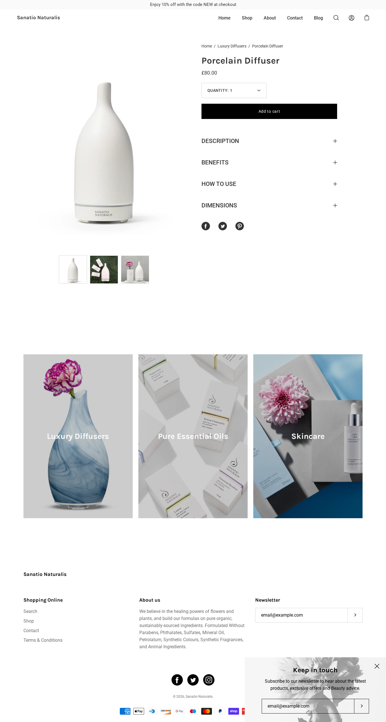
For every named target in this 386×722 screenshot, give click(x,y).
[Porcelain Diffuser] (73, 269)
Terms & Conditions (42, 640)
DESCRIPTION (220, 141)
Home (224, 18)
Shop (247, 18)
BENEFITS (215, 162)
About (270, 18)
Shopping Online (43, 600)
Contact (295, 18)
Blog (318, 18)
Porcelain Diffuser (240, 60)
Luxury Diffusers (232, 46)
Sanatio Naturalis (38, 18)
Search (30, 611)
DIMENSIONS (219, 205)
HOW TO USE (218, 184)
